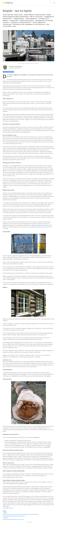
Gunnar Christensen (15, 67)
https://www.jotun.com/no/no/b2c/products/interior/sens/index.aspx (21, 514)
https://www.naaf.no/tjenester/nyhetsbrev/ (14, 516)
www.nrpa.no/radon (8, 508)
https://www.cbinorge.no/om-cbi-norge (13, 519)
